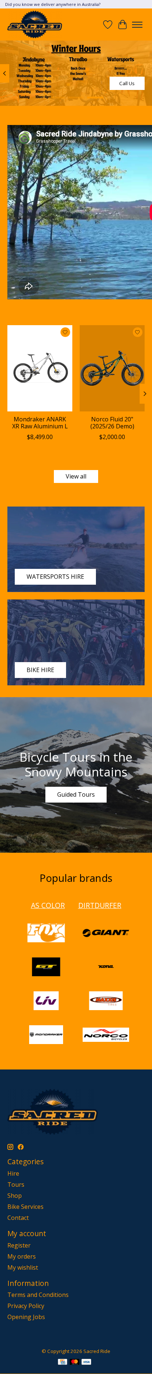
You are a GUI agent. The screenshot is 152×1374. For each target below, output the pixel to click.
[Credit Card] (62, 1362)
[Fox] (46, 934)
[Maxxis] (106, 1001)
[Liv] (46, 1001)
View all (76, 476)
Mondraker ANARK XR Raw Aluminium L (40, 422)
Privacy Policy (25, 1306)
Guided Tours (76, 794)
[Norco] (106, 1035)
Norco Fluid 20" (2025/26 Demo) (112, 422)
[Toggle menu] (137, 24)
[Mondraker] (46, 1035)
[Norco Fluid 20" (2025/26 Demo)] (112, 368)
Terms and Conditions (38, 1295)
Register (19, 1245)
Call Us (127, 83)
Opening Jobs (26, 1317)
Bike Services (25, 1207)
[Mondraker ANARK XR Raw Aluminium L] (39, 368)
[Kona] (106, 967)
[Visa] (86, 1362)
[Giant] (106, 934)
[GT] (46, 967)
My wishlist (22, 1267)
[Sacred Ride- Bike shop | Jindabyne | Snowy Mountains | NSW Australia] (34, 24)
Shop (14, 1196)
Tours (15, 1184)
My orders (21, 1256)
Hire (13, 1173)
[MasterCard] (74, 1362)
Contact (18, 1218)
